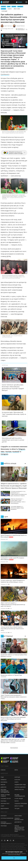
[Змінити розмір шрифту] (26, 29)
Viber (3, 452)
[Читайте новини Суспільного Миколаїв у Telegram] (13, 840)
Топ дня (17, 808)
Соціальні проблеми (21, 803)
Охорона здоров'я (20, 787)
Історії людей (4, 11)
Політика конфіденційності (6, 822)
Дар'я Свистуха (8, 26)
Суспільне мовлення (7, 818)
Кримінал (3, 779)
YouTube (8, 452)
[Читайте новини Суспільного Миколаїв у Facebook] (2, 840)
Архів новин (18, 815)
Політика (3, 801)
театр (9, 6)
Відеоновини (5, 808)
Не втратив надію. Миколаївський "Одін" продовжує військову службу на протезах (14, 414)
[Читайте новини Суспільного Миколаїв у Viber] (10, 840)
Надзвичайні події (20, 784)
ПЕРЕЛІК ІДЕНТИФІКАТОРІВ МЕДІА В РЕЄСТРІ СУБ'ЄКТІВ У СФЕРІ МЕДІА (19, 828)
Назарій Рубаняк (20, 26)
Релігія (17, 801)
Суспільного (5, 74)
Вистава (14, 6)
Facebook (15, 452)
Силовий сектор (6, 798)
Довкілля (3, 787)
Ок (14, 857)
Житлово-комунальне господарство (5, 791)
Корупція (17, 777)
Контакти (4, 815)
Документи (18, 822)
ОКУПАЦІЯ (3, 8)
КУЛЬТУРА (3, 6)
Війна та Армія (17, 8)
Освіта (16, 782)
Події (2, 777)
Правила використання (19, 819)
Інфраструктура (19, 789)
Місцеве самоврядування (20, 795)
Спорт (2, 806)
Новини (3, 770)
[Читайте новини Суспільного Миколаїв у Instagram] (5, 840)
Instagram (4, 454)
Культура (9, 8)
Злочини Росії (5, 803)
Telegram (21, 449)
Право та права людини (5, 795)
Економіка (4, 782)
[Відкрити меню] (26, 2)
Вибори (3, 784)
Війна (16, 770)
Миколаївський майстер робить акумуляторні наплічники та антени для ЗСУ (13, 440)
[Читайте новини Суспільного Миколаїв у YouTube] (7, 840)
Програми (4, 826)
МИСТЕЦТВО (20, 6)
